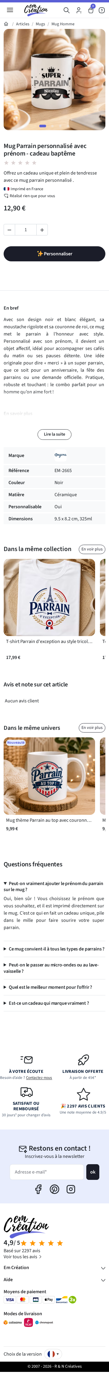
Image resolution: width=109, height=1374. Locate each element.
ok (92, 1172)
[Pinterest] (54, 1189)
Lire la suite (54, 434)
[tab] (42, 125)
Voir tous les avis (21, 1256)
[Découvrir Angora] (60, 455)
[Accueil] (7, 24)
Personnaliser (58, 254)
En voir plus (92, 549)
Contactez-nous (39, 1077)
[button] (66, 10)
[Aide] (101, 10)
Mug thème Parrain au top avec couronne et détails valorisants (49, 820)
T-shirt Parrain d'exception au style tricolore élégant (49, 641)
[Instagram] (71, 1189)
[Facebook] (38, 1189)
